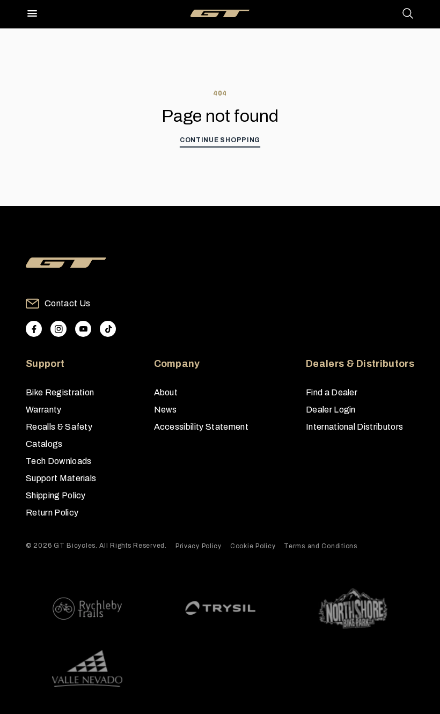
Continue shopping (220, 140)
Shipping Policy (56, 495)
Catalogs (44, 443)
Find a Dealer (331, 392)
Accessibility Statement (201, 426)
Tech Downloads (58, 461)
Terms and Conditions (320, 546)
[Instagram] (58, 329)
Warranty (44, 409)
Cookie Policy (252, 546)
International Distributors (354, 426)
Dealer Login (331, 409)
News (165, 409)
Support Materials (61, 478)
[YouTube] (83, 329)
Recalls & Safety (59, 426)
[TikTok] (108, 329)
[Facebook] (34, 329)
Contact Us (67, 303)
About (166, 392)
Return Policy (52, 512)
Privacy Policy (198, 546)
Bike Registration (60, 392)
